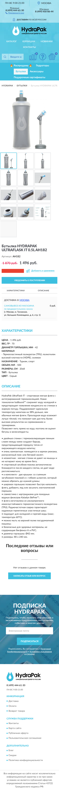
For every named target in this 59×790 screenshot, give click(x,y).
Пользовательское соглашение (25, 738)
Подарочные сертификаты (29, 77)
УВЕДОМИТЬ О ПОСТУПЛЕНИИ (29, 280)
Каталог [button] (11, 41)
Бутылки (21, 71)
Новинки (47, 41)
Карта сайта (15, 728)
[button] (15, 13)
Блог (11, 750)
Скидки (12, 755)
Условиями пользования (41, 652)
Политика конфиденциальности (26, 760)
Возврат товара (17, 711)
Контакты (29, 47)
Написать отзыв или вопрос (29, 576)
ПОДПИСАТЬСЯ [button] (30, 641)
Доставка (14, 701)
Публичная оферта (18, 733)
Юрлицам (28, 41)
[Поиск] (5, 57)
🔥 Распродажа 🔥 (21, 65)
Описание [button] (43, 291)
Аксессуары (36, 71)
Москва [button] (25, 300)
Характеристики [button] (16, 291)
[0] (52, 56)
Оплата (12, 706)
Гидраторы (42, 65)
